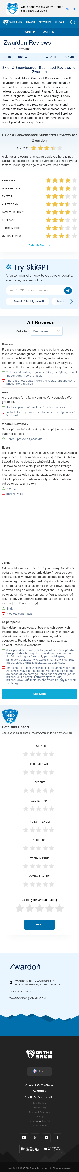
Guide (8, 56)
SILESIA (10, 48)
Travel (31, 22)
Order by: (22, 331)
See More (39, 694)
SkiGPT (59, 22)
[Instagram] (46, 1137)
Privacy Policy (39, 1107)
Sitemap (39, 1116)
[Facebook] (57, 1137)
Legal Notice (39, 1102)
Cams (69, 56)
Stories (45, 22)
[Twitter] (35, 1137)
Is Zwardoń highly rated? (27, 301)
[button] (73, 22)
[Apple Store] (52, 1148)
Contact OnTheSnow (39, 1085)
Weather (15, 22)
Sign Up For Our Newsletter (39, 1097)
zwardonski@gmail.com (27, 998)
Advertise (39, 1091)
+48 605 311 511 (20, 991)
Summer (45, 32)
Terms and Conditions (39, 1112)
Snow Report (29, 56)
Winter (29, 32)
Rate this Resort (38, 245)
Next (39, 924)
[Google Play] (30, 1148)
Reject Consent (39, 1125)
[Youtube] (24, 1137)
